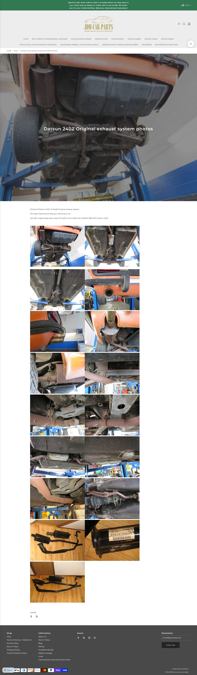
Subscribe (170, 645)
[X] (83, 637)
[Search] (184, 23)
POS (166, 672)
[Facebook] (78, 637)
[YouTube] (94, 637)
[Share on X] (36, 617)
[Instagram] (89, 637)
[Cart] (189, 23)
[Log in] (178, 23)
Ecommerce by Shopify (180, 672)
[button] (191, 44)
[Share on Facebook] (31, 617)
